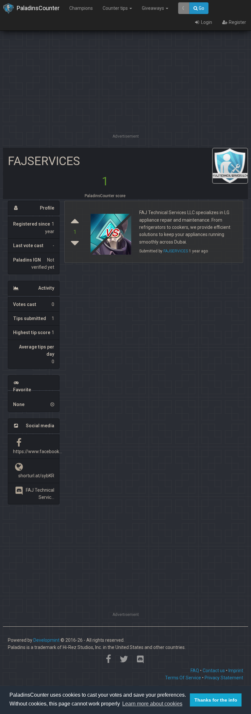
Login (206, 22)
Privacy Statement (224, 677)
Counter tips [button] (116, 8)
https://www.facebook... (37, 451)
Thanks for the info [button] (215, 700)
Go (201, 8)
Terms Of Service (183, 677)
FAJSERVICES (175, 251)
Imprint (235, 670)
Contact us (214, 670)
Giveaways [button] (153, 8)
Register (237, 22)
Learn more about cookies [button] (152, 703)
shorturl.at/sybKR (36, 475)
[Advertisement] (125, 86)
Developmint (46, 640)
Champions (81, 8)
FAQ (195, 670)
